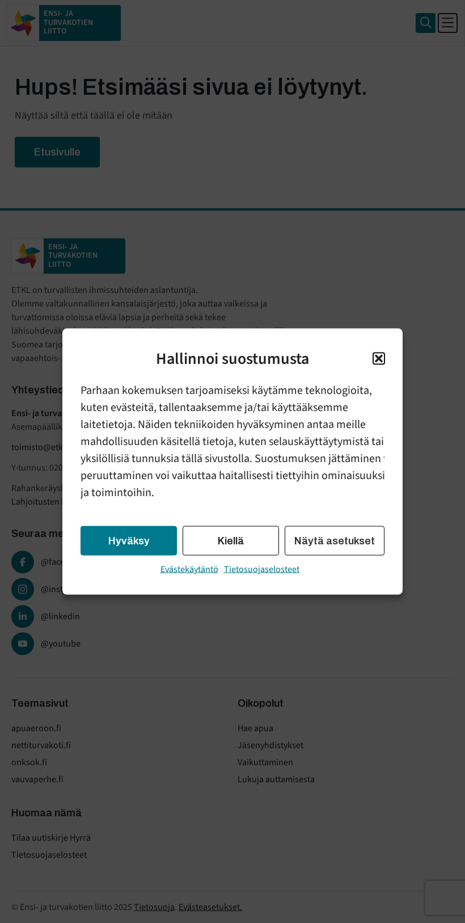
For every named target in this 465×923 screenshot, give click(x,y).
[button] (378, 358)
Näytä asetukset (334, 541)
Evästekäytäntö (189, 569)
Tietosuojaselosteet (261, 569)
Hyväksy (129, 541)
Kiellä (231, 541)
